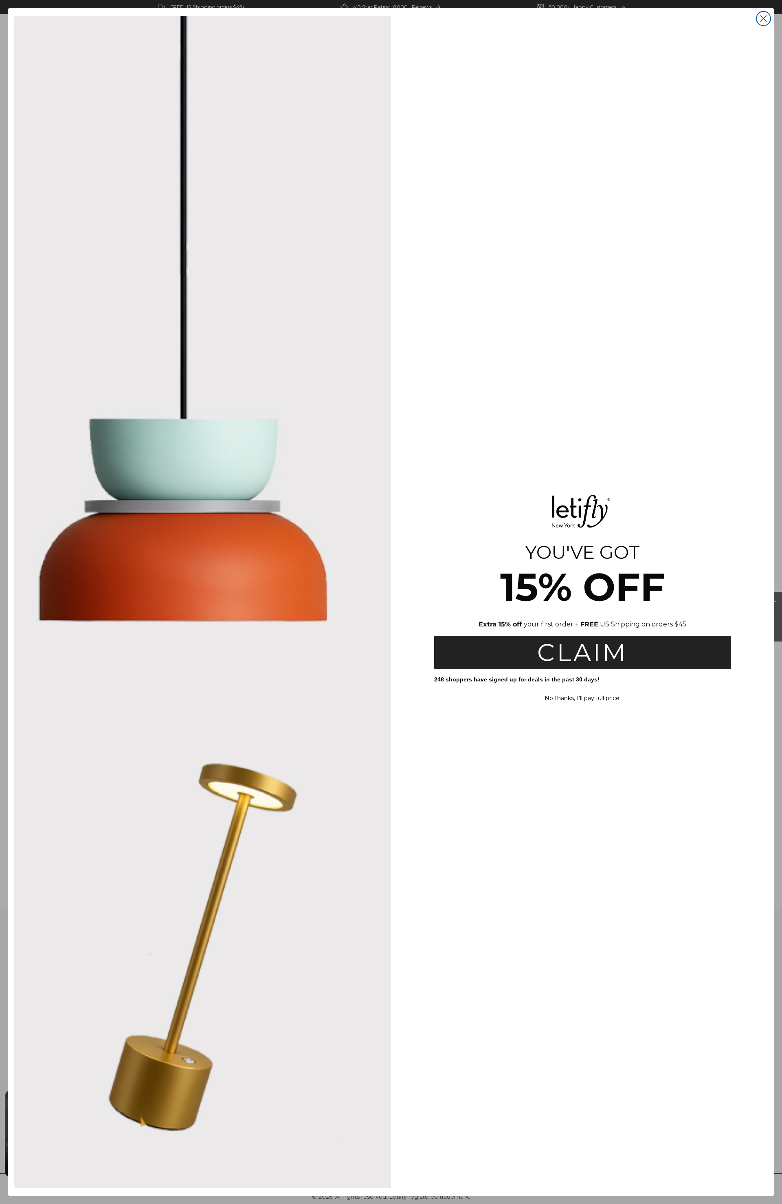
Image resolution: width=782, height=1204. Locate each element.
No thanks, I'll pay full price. (583, 698)
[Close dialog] (763, 18)
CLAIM (582, 652)
